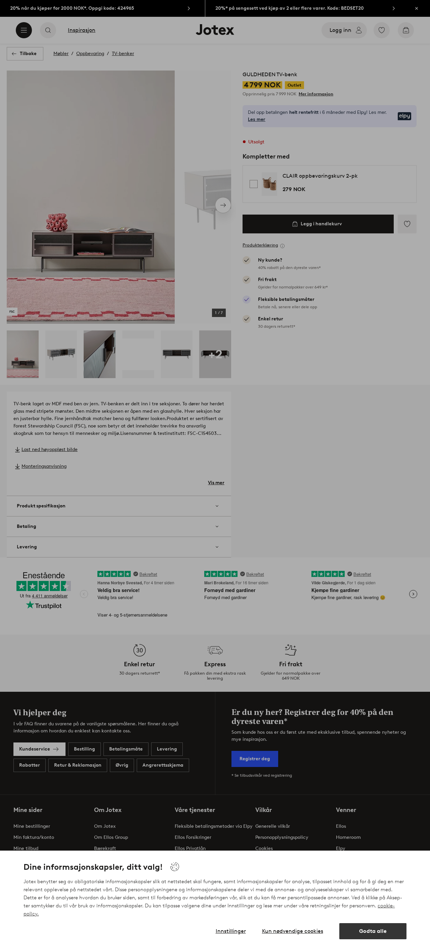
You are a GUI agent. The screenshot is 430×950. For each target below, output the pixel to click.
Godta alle (373, 931)
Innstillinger (231, 931)
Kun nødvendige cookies (292, 931)
